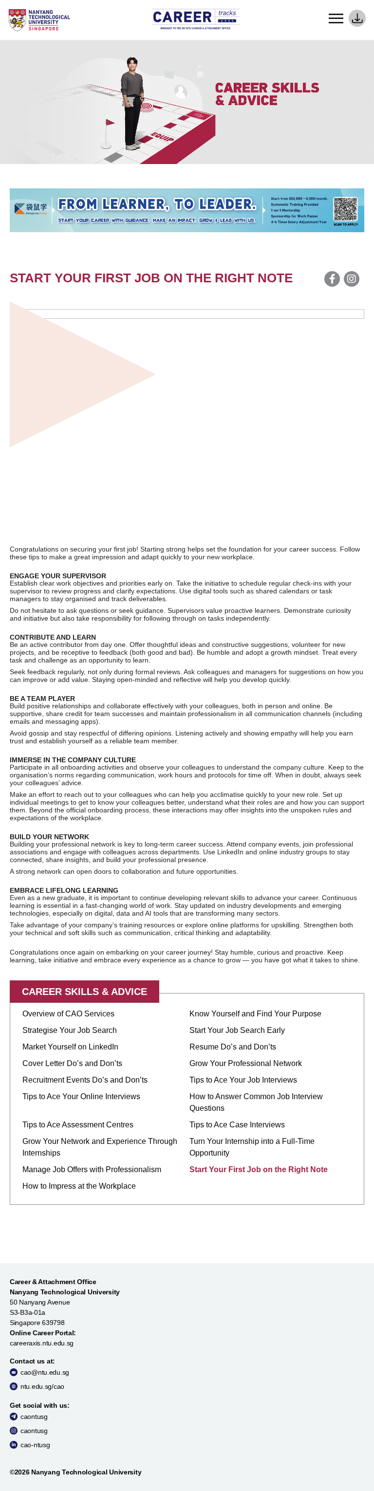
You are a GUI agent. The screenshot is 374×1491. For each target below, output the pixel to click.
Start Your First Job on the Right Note (258, 1169)
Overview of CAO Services (68, 1014)
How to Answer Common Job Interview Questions (256, 1102)
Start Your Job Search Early (237, 1030)
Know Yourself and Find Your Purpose (255, 1014)
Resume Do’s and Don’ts (232, 1047)
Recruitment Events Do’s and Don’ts (85, 1080)
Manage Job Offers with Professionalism (91, 1169)
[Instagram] (351, 279)
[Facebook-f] (332, 279)
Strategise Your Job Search (69, 1030)
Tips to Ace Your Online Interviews (81, 1096)
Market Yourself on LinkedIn (70, 1047)
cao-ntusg (35, 1445)
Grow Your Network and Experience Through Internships (99, 1147)
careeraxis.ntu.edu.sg (42, 1343)
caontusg (34, 1416)
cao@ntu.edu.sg (44, 1372)
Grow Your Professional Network (245, 1063)
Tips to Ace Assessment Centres (77, 1125)
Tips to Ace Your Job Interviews (243, 1080)
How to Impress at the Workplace (79, 1186)
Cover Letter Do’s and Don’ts (72, 1063)
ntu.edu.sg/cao (42, 1386)
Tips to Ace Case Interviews (237, 1125)
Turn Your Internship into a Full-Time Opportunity (252, 1147)
